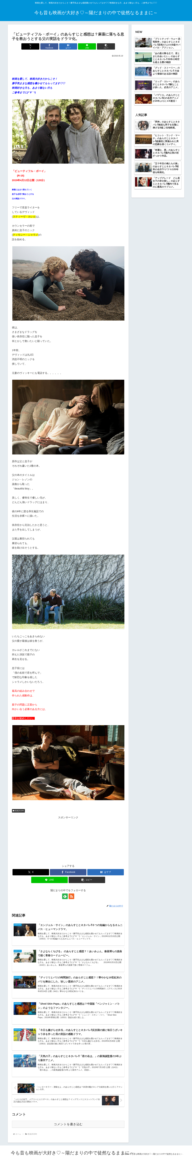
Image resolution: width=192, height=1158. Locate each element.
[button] (106, 46)
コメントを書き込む (68, 1124)
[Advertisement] (68, 65)
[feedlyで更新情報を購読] (65, 896)
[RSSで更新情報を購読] (71, 896)
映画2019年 (19, 811)
